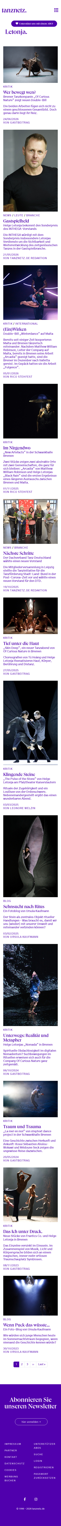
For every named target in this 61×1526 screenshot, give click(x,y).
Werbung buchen (11, 1479)
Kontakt (11, 1457)
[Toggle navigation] (56, 10)
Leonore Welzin (22, 808)
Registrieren (44, 1467)
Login (38, 1461)
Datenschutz (15, 1464)
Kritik (8, 86)
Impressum (13, 1444)
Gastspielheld (16, 221)
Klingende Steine (19, 775)
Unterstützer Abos (44, 1446)
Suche (38, 1454)
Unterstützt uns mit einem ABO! (36, 24)
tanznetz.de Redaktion (28, 258)
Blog (7, 901)
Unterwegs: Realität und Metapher (26, 1038)
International (26, 323)
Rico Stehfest (21, 377)
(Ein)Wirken (14, 330)
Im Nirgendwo (16, 448)
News (7, 215)
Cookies (11, 1470)
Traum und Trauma (22, 1127)
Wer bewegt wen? (19, 93)
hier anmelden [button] (31, 1422)
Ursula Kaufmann (24, 937)
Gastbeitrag (20, 122)
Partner (11, 1450)
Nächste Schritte (18, 554)
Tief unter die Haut (21, 644)
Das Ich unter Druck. (22, 1232)
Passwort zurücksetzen (45, 1476)
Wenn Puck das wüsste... (26, 1325)
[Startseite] (15, 10)
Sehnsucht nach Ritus (23, 907)
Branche (33, 215)
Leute (18, 215)
